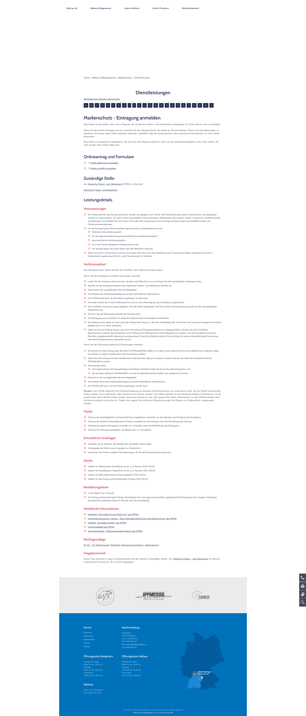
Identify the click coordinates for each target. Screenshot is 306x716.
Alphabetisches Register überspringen (102, 99)
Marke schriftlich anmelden (103, 168)
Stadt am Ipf (71, 8)
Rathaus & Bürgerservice (101, 8)
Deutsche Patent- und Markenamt (105, 184)
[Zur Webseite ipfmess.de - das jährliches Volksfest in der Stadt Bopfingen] (153, 596)
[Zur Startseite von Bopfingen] (228, 6)
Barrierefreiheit (89, 639)
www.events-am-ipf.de (93, 693)
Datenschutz (88, 636)
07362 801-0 (132, 639)
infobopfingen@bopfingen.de (135, 644)
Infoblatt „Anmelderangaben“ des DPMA (107, 522)
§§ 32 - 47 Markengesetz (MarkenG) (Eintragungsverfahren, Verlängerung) (121, 545)
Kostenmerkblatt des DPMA (101, 527)
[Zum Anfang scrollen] (298, 708)
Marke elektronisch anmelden (104, 163)
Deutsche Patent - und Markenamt (190, 558)
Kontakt (87, 643)
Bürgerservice (124, 77)
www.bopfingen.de (129, 647)
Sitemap (87, 646)
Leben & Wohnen (131, 8)
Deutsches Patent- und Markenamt (100, 190)
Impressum (88, 632)
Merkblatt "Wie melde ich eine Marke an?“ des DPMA (113, 514)
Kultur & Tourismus (161, 8)
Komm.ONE (168, 713)
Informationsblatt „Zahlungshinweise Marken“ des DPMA (115, 531)
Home (86, 77)
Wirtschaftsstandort (190, 8)
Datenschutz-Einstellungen (143, 713)
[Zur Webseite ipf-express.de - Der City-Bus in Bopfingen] (201, 596)
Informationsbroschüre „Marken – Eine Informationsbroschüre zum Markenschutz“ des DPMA (132, 518)
